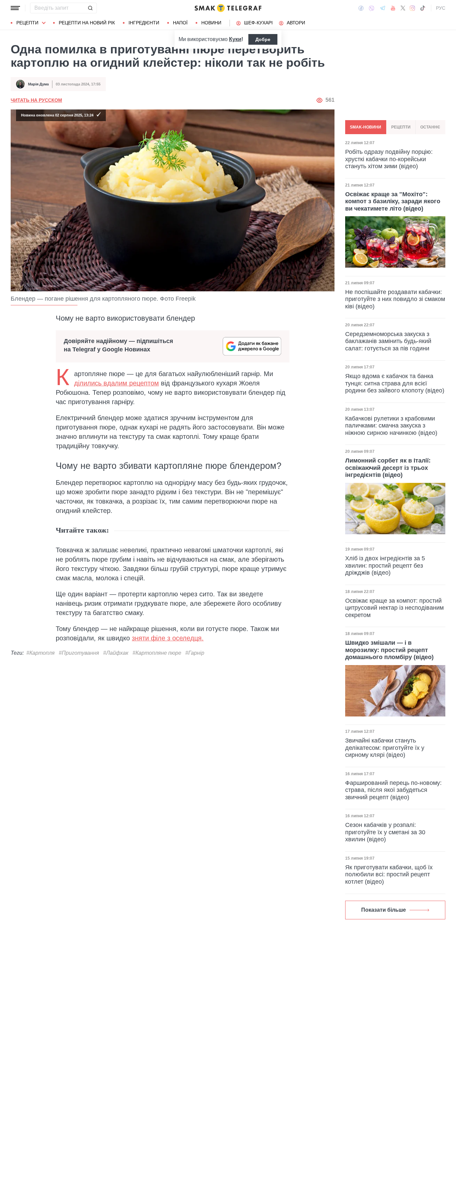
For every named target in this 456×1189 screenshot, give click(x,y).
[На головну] (228, 8)
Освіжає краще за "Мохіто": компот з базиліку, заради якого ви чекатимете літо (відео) (392, 201)
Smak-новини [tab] (365, 127)
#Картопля (40, 653)
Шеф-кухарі (258, 22)
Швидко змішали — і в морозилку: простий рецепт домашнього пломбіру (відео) (389, 649)
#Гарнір (194, 653)
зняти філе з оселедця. (168, 638)
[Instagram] (412, 8)
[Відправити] (90, 8)
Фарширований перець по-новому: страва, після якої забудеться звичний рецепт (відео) (393, 790)
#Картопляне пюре (157, 653)
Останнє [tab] (430, 127)
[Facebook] (361, 8)
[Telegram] (382, 8)
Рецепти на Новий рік (87, 22)
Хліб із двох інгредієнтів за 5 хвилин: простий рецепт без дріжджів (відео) (385, 565)
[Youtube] (393, 8)
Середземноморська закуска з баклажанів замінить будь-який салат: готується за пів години (388, 340)
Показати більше (383, 910)
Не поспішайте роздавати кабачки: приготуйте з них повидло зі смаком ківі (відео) (395, 298)
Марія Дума (38, 84)
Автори (296, 22)
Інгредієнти (144, 22)
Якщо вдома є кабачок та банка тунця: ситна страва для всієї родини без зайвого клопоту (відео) (394, 383)
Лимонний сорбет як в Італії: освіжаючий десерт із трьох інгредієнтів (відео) (388, 467)
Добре (262, 39)
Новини (211, 22)
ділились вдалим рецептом (116, 383)
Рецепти (27, 22)
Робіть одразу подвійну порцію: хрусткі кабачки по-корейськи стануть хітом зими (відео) (389, 158)
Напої (180, 22)
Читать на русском (36, 100)
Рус (440, 8)
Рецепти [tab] (401, 127)
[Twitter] (403, 8)
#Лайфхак (116, 653)
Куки (235, 39)
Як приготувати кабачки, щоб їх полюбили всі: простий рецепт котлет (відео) (389, 874)
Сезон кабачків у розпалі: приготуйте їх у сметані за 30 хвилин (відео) (385, 832)
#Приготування (79, 653)
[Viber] (371, 8)
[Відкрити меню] (15, 8)
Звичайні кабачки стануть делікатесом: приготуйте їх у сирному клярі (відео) (384, 747)
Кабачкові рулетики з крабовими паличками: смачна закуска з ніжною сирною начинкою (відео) (391, 425)
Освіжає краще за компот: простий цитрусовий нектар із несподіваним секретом (394, 607)
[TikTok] (422, 8)
